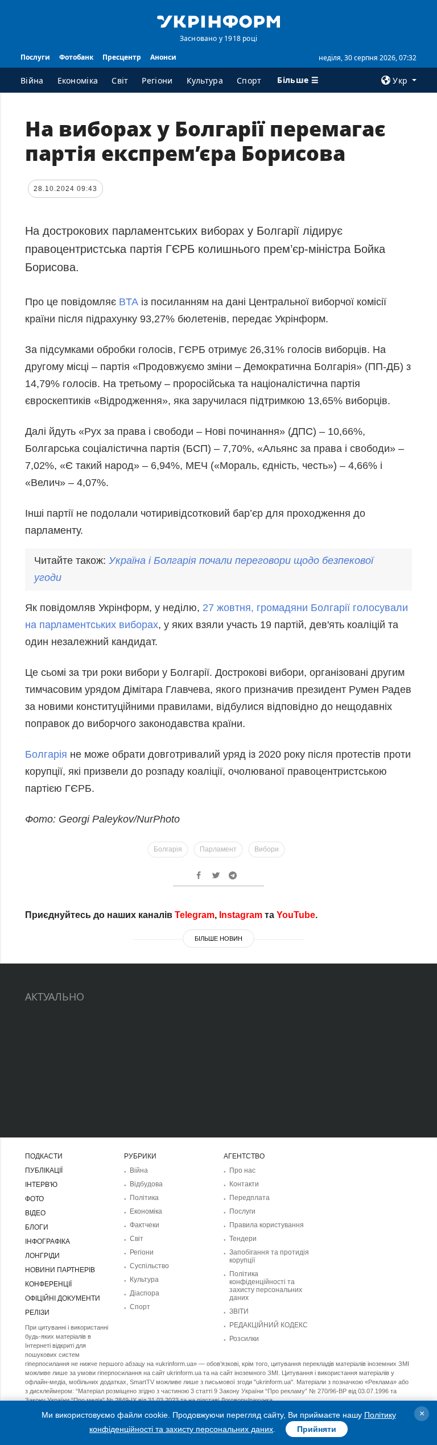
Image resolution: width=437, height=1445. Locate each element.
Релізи (37, 1313)
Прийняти (316, 1429)
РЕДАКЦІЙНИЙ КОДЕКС (268, 1325)
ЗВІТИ (239, 1311)
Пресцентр (121, 57)
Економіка (77, 80)
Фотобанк (76, 57)
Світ (120, 80)
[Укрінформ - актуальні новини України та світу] (218, 20)
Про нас (242, 1170)
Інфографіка (47, 1241)
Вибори (266, 849)
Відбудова (146, 1184)
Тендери (243, 1239)
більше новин (218, 938)
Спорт (249, 80)
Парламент (218, 849)
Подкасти (44, 1156)
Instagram (240, 915)
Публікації (44, 1170)
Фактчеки (144, 1225)
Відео (35, 1213)
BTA (128, 302)
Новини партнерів (60, 1270)
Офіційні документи (62, 1298)
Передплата (249, 1198)
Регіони (157, 80)
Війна (32, 80)
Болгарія (46, 754)
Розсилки (244, 1339)
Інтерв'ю (41, 1185)
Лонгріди (42, 1256)
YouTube (296, 915)
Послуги (35, 57)
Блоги (36, 1227)
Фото (34, 1199)
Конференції (48, 1284)
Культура (205, 80)
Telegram (195, 915)
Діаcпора (144, 1293)
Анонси (163, 57)
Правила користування (266, 1225)
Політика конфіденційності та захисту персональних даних (265, 1286)
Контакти (244, 1184)
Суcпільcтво (149, 1266)
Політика (144, 1198)
